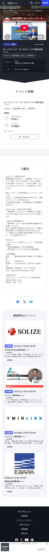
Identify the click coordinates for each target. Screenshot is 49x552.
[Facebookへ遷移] (16, 539)
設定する (41, 549)
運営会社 (24, 533)
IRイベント (12, 8)
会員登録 (45, 3)
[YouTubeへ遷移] (27, 539)
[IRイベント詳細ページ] (24, 331)
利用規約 (24, 516)
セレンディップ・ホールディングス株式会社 (23, 50)
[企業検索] (31, 2)
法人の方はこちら (24, 511)
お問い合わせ (24, 525)
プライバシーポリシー (24, 520)
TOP (4, 8)
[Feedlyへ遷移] (32, 539)
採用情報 (24, 529)
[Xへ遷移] (21, 539)
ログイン (37, 3)
